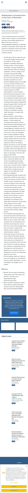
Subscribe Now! (14, 312)
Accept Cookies (14, 490)
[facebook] (3, 27)
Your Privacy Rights (14, 482)
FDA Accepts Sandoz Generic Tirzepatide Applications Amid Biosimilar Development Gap (17, 415)
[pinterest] (9, 27)
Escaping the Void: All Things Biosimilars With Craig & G (17, 395)
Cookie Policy (11, 480)
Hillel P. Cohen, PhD (20, 365)
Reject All (14, 486)
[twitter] (5, 27)
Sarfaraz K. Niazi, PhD (8, 21)
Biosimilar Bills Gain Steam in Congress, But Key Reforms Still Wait (18, 379)
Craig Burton (14, 398)
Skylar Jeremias (15, 382)
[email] (11, 27)
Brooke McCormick (16, 347)
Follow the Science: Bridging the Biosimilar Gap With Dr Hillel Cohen (18, 361)
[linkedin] (7, 27)
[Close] (26, 466)
